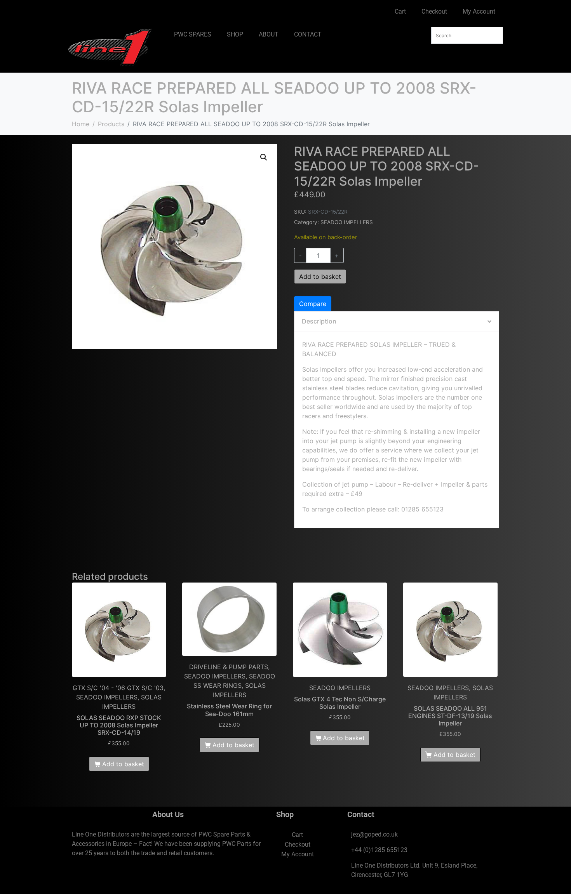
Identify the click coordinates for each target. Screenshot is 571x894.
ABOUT (269, 34)
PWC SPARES (192, 34)
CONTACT (308, 34)
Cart (400, 11)
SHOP (235, 34)
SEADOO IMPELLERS (346, 222)
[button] (264, 157)
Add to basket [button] (123, 764)
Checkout (434, 11)
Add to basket (320, 276)
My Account (479, 11)
